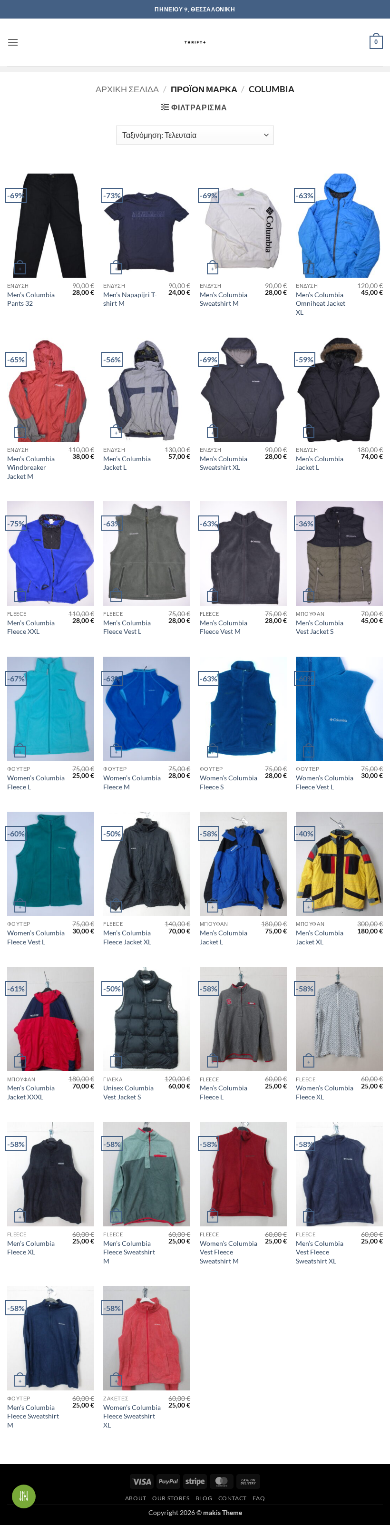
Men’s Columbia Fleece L (223, 1092)
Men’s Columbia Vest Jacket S (319, 627)
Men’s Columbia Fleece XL (31, 1247)
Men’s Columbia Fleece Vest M (223, 627)
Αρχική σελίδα (127, 89)
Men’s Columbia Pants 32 (31, 299)
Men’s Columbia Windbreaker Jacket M (31, 467)
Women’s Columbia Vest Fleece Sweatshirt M (228, 1252)
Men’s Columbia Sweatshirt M (223, 299)
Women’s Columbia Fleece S (228, 782)
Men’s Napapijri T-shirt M (130, 299)
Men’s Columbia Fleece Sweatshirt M (129, 1252)
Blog (203, 1498)
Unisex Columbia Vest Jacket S (128, 1092)
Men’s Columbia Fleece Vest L (127, 627)
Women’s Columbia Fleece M (132, 782)
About (135, 1498)
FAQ (259, 1498)
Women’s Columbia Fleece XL (324, 1092)
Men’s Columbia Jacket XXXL (31, 1092)
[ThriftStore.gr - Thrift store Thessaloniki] (195, 42)
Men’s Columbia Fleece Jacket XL (127, 937)
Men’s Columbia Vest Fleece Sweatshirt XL (319, 1252)
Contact (232, 1498)
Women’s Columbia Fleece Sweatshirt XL (132, 1416)
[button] (13, 42)
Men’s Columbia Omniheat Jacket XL (320, 303)
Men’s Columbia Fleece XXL (31, 627)
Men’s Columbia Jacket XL (319, 937)
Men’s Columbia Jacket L (127, 463)
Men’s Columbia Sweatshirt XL (223, 463)
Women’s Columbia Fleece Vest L (324, 782)
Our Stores (170, 1498)
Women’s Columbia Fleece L (36, 782)
